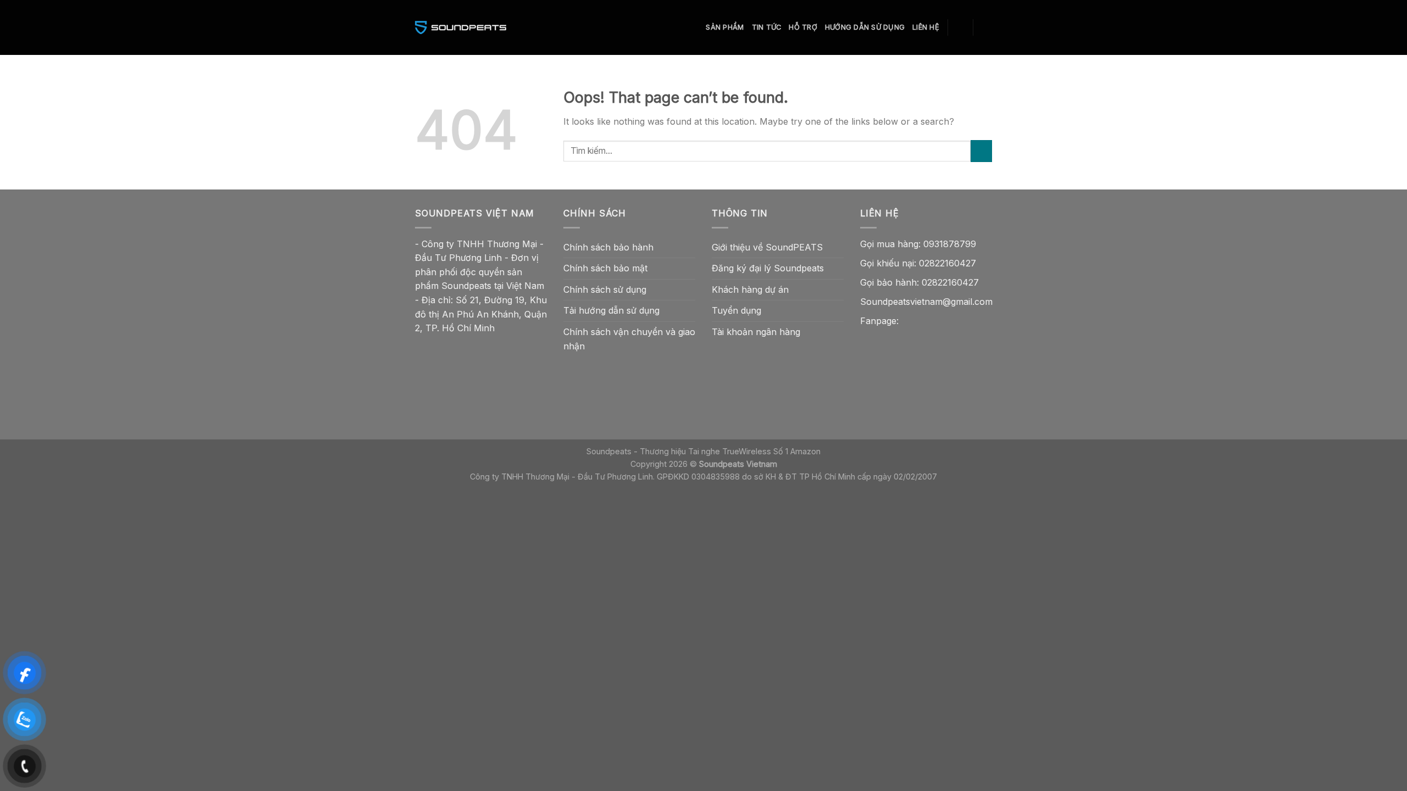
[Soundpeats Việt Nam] (460, 27)
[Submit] (981, 150)
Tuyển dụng (736, 310)
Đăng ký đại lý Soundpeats (768, 268)
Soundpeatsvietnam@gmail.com (926, 301)
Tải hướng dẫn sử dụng (611, 310)
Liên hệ (925, 27)
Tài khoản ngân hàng (756, 331)
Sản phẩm (725, 27)
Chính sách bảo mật (605, 268)
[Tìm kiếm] (960, 27)
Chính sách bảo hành (608, 247)
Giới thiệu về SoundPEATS (767, 247)
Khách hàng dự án (750, 289)
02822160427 (947, 263)
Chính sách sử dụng (604, 289)
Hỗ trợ (803, 27)
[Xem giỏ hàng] (986, 27)
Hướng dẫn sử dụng (865, 27)
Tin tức (767, 27)
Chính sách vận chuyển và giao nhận (629, 339)
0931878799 (949, 243)
